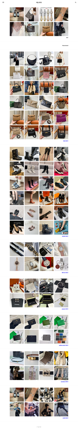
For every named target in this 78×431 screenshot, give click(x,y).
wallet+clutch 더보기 (63, 345)
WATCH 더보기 (65, 272)
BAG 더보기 (65, 141)
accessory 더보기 (64, 381)
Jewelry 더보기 (65, 309)
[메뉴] (3, 2)
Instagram (40, 426)
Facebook (37, 426)
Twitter (38, 426)
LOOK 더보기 (65, 418)
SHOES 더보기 (65, 236)
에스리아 (39, 2)
